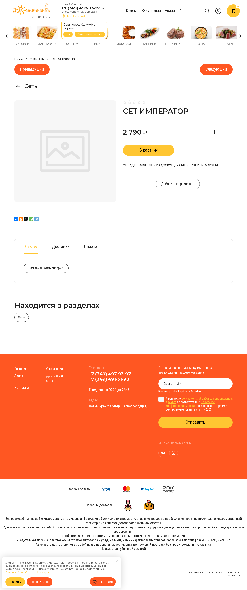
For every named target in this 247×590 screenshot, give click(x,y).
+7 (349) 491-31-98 (109, 379)
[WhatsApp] (31, 219)
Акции (170, 10)
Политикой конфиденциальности (190, 404)
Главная (132, 10)
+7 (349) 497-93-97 (80, 8)
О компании (151, 10)
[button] (103, 8)
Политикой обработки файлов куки (27, 572)
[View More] (180, 10)
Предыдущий (32, 69)
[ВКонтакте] (16, 219)
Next (240, 36)
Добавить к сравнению (177, 184)
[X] (26, 219)
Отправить (195, 422)
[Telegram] (36, 219)
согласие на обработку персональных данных (199, 400)
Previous (6, 36)
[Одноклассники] (21, 219)
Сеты (31, 86)
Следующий (216, 69)
